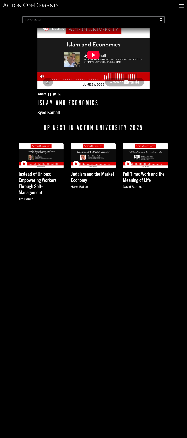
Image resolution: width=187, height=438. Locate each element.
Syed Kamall (48, 112)
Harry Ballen (79, 186)
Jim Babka (26, 199)
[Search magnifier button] (161, 20)
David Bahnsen (133, 186)
